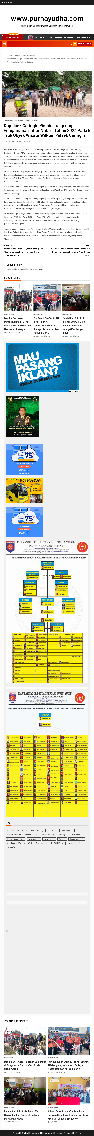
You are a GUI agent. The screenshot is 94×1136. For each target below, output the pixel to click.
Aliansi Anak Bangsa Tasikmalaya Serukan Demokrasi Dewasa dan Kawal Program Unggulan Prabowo (68, 1115)
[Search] (70, 43)
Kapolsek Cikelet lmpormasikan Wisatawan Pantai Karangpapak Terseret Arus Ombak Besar (70, 250)
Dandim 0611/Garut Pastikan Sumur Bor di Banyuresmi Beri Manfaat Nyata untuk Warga (25, 1065)
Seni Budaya (14, 843)
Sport (28, 843)
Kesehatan (48, 835)
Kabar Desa (67, 831)
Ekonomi (52, 831)
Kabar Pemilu (14, 835)
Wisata (11, 847)
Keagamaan (31, 835)
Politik (62, 839)
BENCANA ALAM (34, 831)
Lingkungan (77, 835)
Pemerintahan (8, 120)
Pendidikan (34, 839)
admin (8, 141)
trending (34, 120)
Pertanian (49, 839)
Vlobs (78, 1133)
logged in (22, 269)
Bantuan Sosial (15, 831)
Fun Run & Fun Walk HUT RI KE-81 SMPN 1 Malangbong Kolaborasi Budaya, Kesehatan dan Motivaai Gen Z (46, 325)
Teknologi (41, 843)
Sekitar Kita (19, 120)
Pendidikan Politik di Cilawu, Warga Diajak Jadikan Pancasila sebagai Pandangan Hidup (73, 325)
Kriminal (62, 835)
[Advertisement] (47, 870)
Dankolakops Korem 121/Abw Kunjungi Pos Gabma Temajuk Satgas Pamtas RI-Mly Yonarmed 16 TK (23, 250)
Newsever (45, 1133)
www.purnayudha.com (47, 18)
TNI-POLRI (27, 120)
